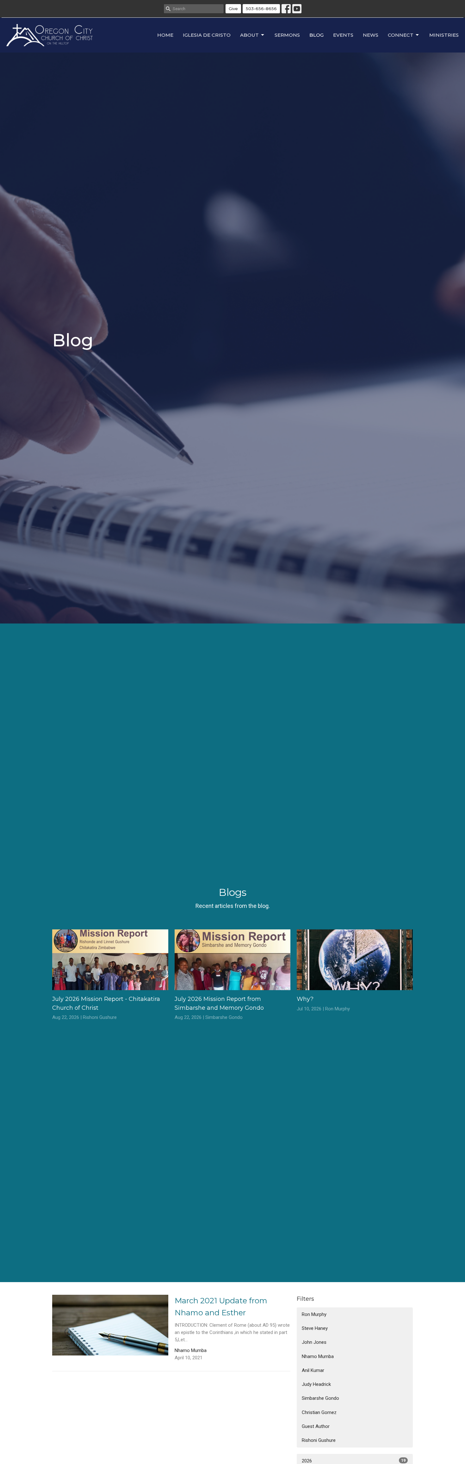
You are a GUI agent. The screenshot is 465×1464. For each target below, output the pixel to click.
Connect (400, 35)
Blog (316, 35)
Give (233, 8)
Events (343, 35)
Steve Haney (315, 1328)
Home (165, 35)
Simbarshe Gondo (320, 1398)
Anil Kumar (313, 1370)
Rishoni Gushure (319, 1440)
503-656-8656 (261, 8)
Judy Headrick (316, 1384)
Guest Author (316, 1426)
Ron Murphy (314, 1314)
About (249, 35)
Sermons (287, 35)
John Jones (314, 1342)
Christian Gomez (319, 1412)
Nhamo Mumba (318, 1356)
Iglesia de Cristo (207, 35)
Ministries (444, 35)
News (370, 35)
